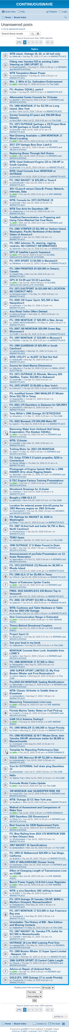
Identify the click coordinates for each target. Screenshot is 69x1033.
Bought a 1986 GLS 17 (23, 497)
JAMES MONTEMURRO (24, 323)
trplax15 (16, 603)
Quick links (10, 11)
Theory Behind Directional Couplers (31, 625)
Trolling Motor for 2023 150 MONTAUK (32, 449)
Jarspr (15, 957)
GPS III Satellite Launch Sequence (30, 252)
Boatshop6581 (19, 67)
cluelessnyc (18, 211)
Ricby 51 (16, 819)
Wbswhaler (17, 684)
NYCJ (15, 571)
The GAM (53, 84)
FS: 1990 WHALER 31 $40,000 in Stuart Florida (37, 727)
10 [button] (47, 42)
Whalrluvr (16, 263)
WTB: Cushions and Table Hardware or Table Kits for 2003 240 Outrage (36, 609)
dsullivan (16, 802)
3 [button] (32, 42)
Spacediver (17, 559)
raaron (15, 424)
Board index (20, 1024)
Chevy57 (16, 388)
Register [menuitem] (53, 11)
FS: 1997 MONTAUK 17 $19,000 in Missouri (35, 337)
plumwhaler (17, 772)
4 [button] (36, 42)
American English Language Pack (27, 1031)
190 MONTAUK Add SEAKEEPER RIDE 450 (35, 791)
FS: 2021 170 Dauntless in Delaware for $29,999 (37, 404)
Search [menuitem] (65, 17)
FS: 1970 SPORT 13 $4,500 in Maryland (33, 260)
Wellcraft (16, 56)
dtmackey (17, 637)
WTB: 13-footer (18, 440)
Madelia (16, 147)
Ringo (15, 522)
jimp (14, 92)
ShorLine (16, 248)
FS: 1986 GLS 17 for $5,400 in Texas (31, 574)
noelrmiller (17, 380)
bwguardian (17, 399)
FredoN (16, 713)
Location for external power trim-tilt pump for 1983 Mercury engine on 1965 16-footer (36, 507)
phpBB (24, 1029)
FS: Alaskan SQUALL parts (25, 89)
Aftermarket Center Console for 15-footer (33, 97)
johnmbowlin (18, 183)
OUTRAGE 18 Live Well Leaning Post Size (34, 942)
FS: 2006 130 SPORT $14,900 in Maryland (34, 600)
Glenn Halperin (19, 676)
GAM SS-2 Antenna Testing (26, 719)
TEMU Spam (17, 537)
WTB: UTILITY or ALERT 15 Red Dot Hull (34, 357)
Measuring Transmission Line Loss (30, 702)
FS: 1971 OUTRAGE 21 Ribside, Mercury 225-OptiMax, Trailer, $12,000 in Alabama (36, 376)
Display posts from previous (27, 987)
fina (14, 111)
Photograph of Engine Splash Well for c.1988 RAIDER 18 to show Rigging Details (36, 470)
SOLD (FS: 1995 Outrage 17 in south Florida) (36, 977)
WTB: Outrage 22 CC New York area (30, 799)
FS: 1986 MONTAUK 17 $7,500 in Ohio (32, 662)
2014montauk (18, 839)
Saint (14, 452)
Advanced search (38, 33)
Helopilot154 (18, 905)
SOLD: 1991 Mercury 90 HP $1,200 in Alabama (37, 757)
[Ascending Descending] (34, 996)
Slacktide (16, 474)
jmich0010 (17, 407)
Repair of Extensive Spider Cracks (30, 582)
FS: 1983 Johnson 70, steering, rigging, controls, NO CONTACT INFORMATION (33, 244)
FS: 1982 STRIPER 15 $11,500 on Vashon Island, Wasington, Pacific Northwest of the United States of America (38, 231)
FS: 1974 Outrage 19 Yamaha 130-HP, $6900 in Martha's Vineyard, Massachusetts (36, 901)
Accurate (16, 613)
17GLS (15, 577)
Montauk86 (17, 664)
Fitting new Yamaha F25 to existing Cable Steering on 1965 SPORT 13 (34, 63)
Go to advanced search (14, 29)
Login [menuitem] (64, 11)
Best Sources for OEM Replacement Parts (34, 825)
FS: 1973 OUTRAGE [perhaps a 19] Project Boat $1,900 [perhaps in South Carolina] (38, 125)
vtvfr (14, 596)
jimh (14, 84)
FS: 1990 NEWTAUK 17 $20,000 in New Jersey (36, 320)
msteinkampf (18, 760)
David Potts (17, 274)
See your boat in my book (25, 642)
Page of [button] (19, 42)
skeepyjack (17, 916)
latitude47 (16, 237)
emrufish (16, 443)
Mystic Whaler (19, 463)
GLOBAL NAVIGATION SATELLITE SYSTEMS (32, 256)
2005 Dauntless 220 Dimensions (28, 816)
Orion (15, 730)
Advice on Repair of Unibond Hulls (30, 969)
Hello (13, 775)
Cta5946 (16, 937)
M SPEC (16, 893)
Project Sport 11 (19, 634)
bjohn (14, 656)
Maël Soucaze (50, 1031)
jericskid (16, 129)
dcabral (15, 858)
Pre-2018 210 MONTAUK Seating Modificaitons (37, 682)
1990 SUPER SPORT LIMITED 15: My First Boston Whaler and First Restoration (34, 672)
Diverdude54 (18, 511)
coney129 (17, 793)
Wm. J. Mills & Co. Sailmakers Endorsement (36, 81)
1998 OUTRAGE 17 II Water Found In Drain (35, 545)
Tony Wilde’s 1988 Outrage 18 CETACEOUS (35, 413)
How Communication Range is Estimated (34, 617)
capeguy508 (18, 945)
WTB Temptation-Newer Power (27, 73)
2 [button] (28, 42)
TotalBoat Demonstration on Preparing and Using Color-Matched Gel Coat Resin (35, 219)
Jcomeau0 (17, 744)
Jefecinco (16, 368)
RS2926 (16, 340)
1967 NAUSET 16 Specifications (28, 845)
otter (14, 548)
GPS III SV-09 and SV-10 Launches (30, 280)
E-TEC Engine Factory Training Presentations (36, 480)
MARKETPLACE (58, 56)
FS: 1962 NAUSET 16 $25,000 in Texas (32, 180)
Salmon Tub (18, 778)
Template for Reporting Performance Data (34, 749)
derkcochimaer (19, 314)
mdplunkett (17, 645)
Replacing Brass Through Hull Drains (32, 153)
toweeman (17, 865)
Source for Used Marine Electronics (31, 365)
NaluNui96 (17, 360)
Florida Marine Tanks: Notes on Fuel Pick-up (36, 710)
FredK (15, 334)
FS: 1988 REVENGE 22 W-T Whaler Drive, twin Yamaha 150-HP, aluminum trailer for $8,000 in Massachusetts (37, 738)
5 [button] (40, 42)
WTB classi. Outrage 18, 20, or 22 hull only (35, 53)
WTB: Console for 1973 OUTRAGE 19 (31, 200)
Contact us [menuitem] (41, 1024)
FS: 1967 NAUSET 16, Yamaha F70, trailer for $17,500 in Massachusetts (36, 933)
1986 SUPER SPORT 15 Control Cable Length (36, 960)
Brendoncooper (19, 294)
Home (8, 1024)
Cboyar (15, 963)
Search (32, 33)
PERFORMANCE (56, 752)
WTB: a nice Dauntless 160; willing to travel (35, 890)
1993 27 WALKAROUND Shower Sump (32, 862)
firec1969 (16, 120)
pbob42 (15, 100)
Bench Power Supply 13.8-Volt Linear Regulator (38, 882)
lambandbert (18, 696)
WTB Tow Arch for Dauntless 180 (29, 208)
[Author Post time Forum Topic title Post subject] (34, 992)
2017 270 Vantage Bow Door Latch (30, 144)
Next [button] (52, 42)
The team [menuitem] (55, 1024)
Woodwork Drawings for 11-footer (29, 489)
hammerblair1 (18, 351)
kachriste (16, 305)
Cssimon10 (17, 980)
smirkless (16, 492)
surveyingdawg (19, 76)
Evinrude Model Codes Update (28, 783)
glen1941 (16, 500)
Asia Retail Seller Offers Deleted (28, 311)
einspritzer (17, 416)
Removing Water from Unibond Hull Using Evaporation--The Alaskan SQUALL (35, 430)
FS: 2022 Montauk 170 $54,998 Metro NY (33, 421)
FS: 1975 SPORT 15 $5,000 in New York (33, 385)
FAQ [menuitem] (23, 11)
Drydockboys (18, 531)
